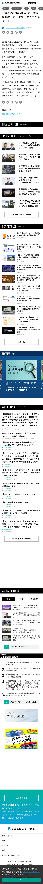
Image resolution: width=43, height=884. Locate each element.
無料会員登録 (32, 3)
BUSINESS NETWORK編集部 (15, 28)
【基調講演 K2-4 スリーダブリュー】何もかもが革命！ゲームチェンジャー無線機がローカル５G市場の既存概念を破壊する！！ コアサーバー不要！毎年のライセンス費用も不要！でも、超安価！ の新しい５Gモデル (23, 685)
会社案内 (21, 861)
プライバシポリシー (31, 872)
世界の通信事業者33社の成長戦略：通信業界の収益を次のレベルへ (23, 663)
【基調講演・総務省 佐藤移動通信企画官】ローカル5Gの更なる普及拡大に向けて (23, 694)
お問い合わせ (11, 864)
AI (26, 8)
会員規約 (31, 864)
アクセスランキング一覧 (18, 647)
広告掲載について (31, 861)
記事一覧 (21, 342)
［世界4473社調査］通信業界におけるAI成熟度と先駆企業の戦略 (23, 669)
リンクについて (21, 864)
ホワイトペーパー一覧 (21, 539)
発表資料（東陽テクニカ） (12, 114)
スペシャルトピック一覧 (21, 214)
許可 (21, 880)
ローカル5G (16, 8)
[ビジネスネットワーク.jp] (11, 3)
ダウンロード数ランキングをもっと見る (23, 702)
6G (34, 8)
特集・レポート (7, 836)
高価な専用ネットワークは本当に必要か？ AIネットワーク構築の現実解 (23, 676)
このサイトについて (10, 861)
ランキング (5, 845)
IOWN (6, 8)
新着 (3, 840)
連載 (3, 850)
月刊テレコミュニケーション (11, 855)
